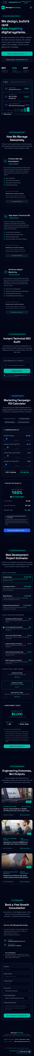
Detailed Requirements (10, 1002)
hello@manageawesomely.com (16, 941)
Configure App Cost (17, 201)
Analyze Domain (17, 371)
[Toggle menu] (31, 7)
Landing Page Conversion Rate (12, 452)
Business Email (8, 973)
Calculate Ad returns (17, 312)
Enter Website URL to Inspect (14, 360)
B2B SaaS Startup (10, 422)
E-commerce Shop (24, 418)
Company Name (8, 981)
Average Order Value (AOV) (11, 461)
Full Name (6, 966)
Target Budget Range (9, 995)
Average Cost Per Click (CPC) (12, 444)
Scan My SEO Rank (17, 255)
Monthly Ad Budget (9, 435)
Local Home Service (23, 422)
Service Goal (7, 988)
